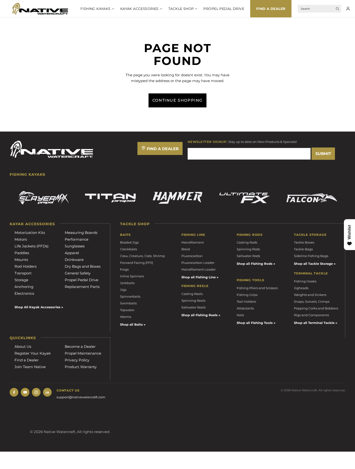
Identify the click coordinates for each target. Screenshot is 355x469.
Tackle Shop (181, 9)
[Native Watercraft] (52, 149)
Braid (185, 249)
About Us (22, 346)
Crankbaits (128, 249)
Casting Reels (192, 294)
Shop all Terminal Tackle (314, 323)
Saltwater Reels (193, 307)
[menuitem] (94, 8)
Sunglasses (75, 246)
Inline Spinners (132, 276)
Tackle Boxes (304, 242)
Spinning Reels (193, 300)
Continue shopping (177, 100)
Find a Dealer (270, 9)
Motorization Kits (29, 232)
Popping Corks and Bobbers (316, 308)
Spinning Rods (248, 249)
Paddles (21, 253)
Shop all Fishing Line (198, 277)
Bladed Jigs (129, 242)
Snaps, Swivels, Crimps (311, 301)
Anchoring (23, 286)
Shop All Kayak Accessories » (38, 307)
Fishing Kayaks (95, 9)
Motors (20, 239)
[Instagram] (36, 392)
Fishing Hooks (305, 281)
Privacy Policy (77, 360)
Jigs (123, 290)
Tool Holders (246, 301)
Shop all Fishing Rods (254, 264)
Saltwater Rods (248, 256)
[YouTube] (25, 392)
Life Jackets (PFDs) (31, 246)
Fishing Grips (247, 295)
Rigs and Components (311, 315)
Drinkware (74, 259)
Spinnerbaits (130, 296)
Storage (21, 280)
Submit (323, 153)
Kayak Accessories (139, 9)
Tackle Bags (303, 249)
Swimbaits (128, 303)
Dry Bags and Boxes (82, 266)
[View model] (43, 197)
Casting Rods (247, 242)
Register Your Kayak (32, 353)
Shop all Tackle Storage (313, 264)
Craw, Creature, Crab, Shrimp (142, 256)
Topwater (127, 310)
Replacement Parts (82, 286)
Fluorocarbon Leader (197, 263)
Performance (76, 239)
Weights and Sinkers (310, 295)
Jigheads (301, 288)
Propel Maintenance (83, 353)
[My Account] (348, 9)
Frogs (124, 269)
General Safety (78, 273)
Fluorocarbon (192, 256)
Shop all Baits (131, 324)
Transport (23, 273)
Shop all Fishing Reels (199, 315)
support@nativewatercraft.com (81, 397)
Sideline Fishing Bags (311, 256)
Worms (125, 317)
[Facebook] (14, 392)
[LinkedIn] (47, 392)
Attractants (245, 308)
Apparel (72, 253)
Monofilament (192, 242)
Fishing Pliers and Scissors (257, 288)
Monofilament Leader (198, 269)
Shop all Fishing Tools (255, 323)
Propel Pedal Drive (223, 9)
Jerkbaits (127, 283)
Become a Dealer (80, 346)
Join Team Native (30, 366)
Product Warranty (81, 366)
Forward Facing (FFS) (136, 263)
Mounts (21, 259)
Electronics (24, 293)
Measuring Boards (81, 232)
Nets (240, 315)
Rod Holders (25, 266)
